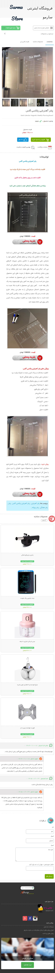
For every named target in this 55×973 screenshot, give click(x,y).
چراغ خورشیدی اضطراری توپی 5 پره (27, 685)
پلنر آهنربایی (35, 503)
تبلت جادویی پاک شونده (27, 598)
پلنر (9, 503)
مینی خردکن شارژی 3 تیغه (27, 641)
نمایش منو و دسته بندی (41, 28)
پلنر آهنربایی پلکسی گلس (21, 503)
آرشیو (44, 520)
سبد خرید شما (11, 28)
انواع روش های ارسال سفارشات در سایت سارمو (39, 930)
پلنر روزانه (35, 507)
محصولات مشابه (38, 42)
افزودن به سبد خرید (38, 139)
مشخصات (49, 42)
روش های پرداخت (48, 933)
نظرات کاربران (24, 42)
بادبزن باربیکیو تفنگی (27, 555)
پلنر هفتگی (44, 507)
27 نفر (20, 139)
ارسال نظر (49, 876)
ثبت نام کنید (27, 965)
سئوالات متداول (49, 927)
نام (53, 827)
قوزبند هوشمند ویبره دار (27, 728)
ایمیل (52, 836)
